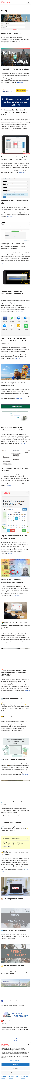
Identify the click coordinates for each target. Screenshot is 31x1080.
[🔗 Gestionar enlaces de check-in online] (15, 789)
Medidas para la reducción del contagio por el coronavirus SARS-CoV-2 (14, 112)
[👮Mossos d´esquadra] (15, 988)
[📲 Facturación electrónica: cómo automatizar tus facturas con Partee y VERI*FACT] (15, 610)
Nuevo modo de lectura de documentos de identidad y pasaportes (12, 293)
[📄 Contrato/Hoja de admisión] (15, 747)
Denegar (15, 1068)
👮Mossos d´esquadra (9, 1001)
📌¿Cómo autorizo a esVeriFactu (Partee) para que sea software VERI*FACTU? (13, 672)
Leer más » (20, 82)
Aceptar (15, 1064)
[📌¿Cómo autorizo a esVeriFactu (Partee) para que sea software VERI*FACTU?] (15, 657)
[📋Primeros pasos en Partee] (15, 886)
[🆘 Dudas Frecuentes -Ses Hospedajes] (15, 1014)
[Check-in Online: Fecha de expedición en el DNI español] (15, 568)
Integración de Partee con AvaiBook (15, 69)
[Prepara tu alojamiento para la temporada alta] (15, 372)
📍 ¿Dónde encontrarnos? (11, 822)
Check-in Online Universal (11, 33)
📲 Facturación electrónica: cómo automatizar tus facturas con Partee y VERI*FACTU (15, 625)
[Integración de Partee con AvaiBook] (15, 57)
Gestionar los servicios (15, 1060)
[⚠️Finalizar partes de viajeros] (15, 953)
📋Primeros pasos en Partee (12, 899)
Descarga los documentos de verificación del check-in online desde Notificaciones (13, 246)
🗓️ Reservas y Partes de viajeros (13, 930)
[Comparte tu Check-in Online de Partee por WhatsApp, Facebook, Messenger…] (15, 326)
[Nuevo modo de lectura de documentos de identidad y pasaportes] (15, 278)
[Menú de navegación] (28, 2)
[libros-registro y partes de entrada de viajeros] (15, 457)
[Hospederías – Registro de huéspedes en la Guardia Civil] (15, 414)
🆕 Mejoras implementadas (11, 699)
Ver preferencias (15, 1073)
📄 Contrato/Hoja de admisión (13, 759)
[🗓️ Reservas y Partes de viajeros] (15, 918)
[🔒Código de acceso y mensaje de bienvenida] (15, 842)
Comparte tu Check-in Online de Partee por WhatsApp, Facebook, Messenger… (14, 340)
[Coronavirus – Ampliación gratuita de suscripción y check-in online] (15, 144)
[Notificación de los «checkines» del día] (15, 188)
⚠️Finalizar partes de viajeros (12, 966)
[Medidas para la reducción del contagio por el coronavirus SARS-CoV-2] (15, 97)
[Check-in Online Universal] (15, 22)
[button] (28, 1045)
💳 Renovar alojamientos (10, 717)
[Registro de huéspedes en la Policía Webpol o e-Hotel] (15, 512)
